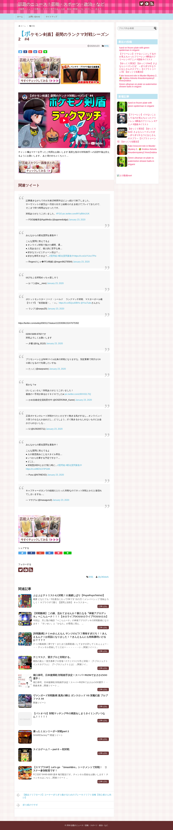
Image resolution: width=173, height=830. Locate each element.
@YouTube (86, 303)
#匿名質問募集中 (66, 256)
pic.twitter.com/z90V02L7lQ (78, 394)
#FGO (59, 214)
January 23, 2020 (77, 219)
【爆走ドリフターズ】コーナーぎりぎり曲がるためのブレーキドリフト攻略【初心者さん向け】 (67, 796)
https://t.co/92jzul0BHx (69, 303)
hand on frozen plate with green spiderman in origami (134, 49)
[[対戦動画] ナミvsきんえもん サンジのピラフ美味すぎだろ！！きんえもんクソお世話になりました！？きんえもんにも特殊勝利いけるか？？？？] (25, 639)
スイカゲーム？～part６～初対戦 (52, 749)
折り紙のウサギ (30, 805)
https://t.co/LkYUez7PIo (85, 256)
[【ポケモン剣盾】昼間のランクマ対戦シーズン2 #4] (35, 51)
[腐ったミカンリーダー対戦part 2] (25, 737)
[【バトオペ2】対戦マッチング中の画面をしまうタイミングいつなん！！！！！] (25, 719)
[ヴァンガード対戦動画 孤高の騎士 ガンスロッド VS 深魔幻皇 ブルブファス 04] (25, 701)
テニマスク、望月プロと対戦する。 (52, 657)
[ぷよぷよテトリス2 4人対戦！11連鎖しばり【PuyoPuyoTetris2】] (25, 601)
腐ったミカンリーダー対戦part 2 (51, 731)
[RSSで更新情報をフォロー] (152, 3)
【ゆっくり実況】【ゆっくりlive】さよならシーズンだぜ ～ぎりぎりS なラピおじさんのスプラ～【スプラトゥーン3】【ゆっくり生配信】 (137, 135)
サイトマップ (51, 17)
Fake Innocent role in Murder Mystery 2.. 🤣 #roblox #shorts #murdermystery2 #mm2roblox (138, 78)
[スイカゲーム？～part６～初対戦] (25, 755)
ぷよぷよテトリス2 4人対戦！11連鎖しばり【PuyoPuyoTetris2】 (69, 595)
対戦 (106, 46)
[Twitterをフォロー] (141, 3)
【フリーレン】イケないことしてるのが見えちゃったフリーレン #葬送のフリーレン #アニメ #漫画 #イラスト (137, 57)
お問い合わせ (34, 17)
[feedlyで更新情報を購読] (146, 3)
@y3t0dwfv (103, 577)
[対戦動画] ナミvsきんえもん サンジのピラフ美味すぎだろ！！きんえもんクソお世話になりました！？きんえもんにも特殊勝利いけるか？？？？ (70, 636)
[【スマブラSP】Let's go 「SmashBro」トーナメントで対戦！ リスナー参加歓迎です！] (25, 773)
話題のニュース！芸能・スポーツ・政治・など (61, 4)
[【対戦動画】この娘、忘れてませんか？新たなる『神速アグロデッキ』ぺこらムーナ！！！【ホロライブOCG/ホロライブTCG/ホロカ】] (25, 619)
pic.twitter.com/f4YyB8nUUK (75, 214)
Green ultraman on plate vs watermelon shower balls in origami (138, 85)
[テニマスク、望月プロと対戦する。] (25, 662)
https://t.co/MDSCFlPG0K (38, 469)
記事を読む (103, 606)
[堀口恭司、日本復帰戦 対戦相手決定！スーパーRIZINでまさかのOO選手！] (25, 680)
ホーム (20, 17)
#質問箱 (53, 256)
